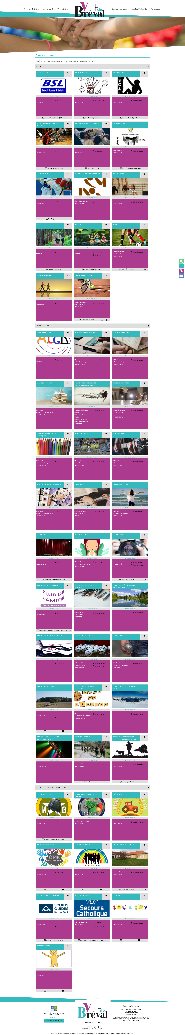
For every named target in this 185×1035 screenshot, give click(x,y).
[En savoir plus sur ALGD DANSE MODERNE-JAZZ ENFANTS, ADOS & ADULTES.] (92, 406)
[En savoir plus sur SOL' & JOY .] (130, 919)
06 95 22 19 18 (138, 923)
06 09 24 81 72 (100, 410)
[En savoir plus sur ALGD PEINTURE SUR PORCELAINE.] (54, 507)
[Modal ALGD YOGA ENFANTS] (92, 555)
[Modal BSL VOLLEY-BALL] (130, 195)
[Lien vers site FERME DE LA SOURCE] (92, 758)
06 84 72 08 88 (61, 613)
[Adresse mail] (144, 269)
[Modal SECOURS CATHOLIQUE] (92, 916)
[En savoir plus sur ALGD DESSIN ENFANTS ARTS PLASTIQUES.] (54, 457)
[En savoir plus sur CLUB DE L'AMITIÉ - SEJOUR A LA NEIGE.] (130, 710)
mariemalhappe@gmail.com (55, 579)
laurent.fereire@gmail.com (131, 168)
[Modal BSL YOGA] (92, 245)
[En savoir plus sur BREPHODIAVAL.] (130, 558)
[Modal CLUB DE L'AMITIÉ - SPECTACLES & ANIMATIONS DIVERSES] (54, 758)
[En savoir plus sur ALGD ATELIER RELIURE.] (130, 356)
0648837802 (99, 151)
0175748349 (99, 923)
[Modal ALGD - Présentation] (54, 353)
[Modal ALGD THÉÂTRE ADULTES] (54, 555)
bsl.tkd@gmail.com (55, 219)
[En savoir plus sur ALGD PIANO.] (92, 507)
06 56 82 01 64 (100, 613)
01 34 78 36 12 (138, 562)
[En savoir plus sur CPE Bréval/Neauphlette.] (54, 868)
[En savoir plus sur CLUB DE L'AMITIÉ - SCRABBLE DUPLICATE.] (92, 710)
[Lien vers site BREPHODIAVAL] (130, 555)
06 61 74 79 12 (100, 255)
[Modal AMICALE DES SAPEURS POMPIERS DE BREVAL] (92, 815)
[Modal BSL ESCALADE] (130, 94)
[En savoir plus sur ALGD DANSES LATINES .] (130, 406)
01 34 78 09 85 (61, 410)
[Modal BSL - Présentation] (54, 94)
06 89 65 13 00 (100, 765)
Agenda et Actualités (139, 9)
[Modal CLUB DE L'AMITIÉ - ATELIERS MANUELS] (92, 606)
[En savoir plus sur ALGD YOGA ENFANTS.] (92, 558)
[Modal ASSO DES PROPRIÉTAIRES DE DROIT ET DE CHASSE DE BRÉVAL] (130, 758)
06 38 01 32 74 (100, 252)
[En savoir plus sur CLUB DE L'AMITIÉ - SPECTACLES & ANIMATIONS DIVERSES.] (54, 760)
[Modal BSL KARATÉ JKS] (130, 144)
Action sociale (156, 9)
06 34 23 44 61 (100, 872)
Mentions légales (92, 1027)
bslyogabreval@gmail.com (93, 269)
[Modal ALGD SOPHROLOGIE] (130, 505)
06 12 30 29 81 (61, 822)
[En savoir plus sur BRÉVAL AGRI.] (130, 818)
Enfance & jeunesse (119, 9)
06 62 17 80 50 (100, 562)
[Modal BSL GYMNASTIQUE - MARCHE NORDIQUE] (54, 144)
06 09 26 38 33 (61, 252)
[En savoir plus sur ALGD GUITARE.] (130, 457)
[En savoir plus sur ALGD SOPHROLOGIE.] (130, 507)
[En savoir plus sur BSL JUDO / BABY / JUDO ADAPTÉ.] (92, 147)
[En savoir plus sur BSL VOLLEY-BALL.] (130, 197)
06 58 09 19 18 (61, 201)
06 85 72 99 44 (61, 923)
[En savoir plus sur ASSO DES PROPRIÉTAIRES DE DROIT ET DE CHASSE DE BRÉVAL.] (130, 760)
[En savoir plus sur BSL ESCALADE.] (130, 96)
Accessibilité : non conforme (92, 1028)
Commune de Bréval (31, 9)
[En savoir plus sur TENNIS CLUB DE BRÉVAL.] (92, 298)
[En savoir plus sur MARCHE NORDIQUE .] (54, 298)
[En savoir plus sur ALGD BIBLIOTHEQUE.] (54, 406)
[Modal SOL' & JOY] (130, 916)
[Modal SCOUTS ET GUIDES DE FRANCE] (54, 916)
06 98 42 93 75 (61, 717)
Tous (37, 61)
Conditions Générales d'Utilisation (124, 1033)
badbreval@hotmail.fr (93, 118)
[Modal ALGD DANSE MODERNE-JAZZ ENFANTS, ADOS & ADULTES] (92, 404)
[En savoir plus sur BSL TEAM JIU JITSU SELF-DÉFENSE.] (92, 197)
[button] (181, 261)
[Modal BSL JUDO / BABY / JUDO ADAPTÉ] (92, 144)
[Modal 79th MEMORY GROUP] (54, 815)
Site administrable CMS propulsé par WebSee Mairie (99, 1033)
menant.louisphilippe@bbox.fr (54, 118)
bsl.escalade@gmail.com (131, 118)
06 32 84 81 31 (138, 664)
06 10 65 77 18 (138, 765)
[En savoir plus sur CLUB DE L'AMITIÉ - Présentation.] (54, 609)
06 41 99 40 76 (100, 511)
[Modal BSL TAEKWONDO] (54, 195)
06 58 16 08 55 (61, 765)
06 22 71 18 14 (61, 151)
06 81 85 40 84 (100, 663)
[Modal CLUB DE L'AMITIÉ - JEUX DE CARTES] (54, 657)
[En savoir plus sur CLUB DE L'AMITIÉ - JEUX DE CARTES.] (54, 659)
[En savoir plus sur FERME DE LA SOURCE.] (92, 760)
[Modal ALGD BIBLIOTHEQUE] (54, 404)
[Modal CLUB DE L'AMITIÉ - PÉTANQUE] (130, 657)
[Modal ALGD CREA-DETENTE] (92, 454)
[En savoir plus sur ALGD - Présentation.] (54, 356)
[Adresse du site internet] (126, 269)
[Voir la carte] (68, 74)
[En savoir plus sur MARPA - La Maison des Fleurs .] (130, 868)
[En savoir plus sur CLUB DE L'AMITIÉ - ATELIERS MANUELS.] (92, 609)
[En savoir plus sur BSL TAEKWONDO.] (54, 197)
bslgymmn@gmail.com (55, 168)
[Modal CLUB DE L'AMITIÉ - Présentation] (54, 606)
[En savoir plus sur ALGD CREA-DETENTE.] (92, 457)
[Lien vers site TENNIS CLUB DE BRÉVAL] (92, 296)
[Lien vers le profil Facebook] (107, 319)
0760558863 (61, 872)
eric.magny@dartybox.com (131, 782)
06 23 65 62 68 (138, 252)
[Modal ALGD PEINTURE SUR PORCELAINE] (54, 505)
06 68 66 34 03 (61, 100)
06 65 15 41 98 (100, 926)
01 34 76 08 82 (138, 613)
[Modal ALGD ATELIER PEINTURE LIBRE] (92, 353)
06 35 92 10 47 (138, 100)
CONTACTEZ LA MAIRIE (54, 1021)
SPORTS (43, 61)
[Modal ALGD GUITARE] (130, 454)
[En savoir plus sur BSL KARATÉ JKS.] (130, 147)
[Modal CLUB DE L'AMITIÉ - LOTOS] (92, 657)
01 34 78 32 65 (100, 360)
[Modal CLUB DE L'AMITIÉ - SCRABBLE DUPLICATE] (92, 707)
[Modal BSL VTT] (54, 245)
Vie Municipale (48, 9)
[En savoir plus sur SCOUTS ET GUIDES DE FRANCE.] (54, 919)
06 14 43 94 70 (100, 202)
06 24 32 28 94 (100, 100)
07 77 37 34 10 (138, 360)
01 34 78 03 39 (138, 872)
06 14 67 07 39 (138, 565)
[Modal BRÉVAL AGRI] (130, 815)
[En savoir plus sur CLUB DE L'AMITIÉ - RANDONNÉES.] (54, 710)
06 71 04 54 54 (61, 303)
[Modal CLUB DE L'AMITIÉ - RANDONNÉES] (54, 707)
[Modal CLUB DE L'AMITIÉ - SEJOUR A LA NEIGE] (130, 707)
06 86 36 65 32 (61, 926)
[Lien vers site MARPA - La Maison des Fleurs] (130, 866)
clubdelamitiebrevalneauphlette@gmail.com (55, 630)
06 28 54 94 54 (138, 461)
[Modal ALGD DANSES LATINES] (130, 404)
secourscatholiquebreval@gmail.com (93, 940)
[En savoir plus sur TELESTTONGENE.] (54, 969)
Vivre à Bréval (63, 9)
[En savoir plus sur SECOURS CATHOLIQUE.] (92, 919)
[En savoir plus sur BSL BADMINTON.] (92, 96)
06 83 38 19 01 (100, 666)
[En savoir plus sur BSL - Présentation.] (54, 96)
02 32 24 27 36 (100, 461)
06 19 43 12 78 (138, 202)
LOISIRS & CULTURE (55, 61)
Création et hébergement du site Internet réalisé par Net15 (67, 1033)
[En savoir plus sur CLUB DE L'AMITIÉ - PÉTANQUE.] (130, 659)
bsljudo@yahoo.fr (93, 168)
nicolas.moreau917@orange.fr (55, 839)
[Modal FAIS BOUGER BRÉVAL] (92, 866)
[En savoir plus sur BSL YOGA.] (92, 248)
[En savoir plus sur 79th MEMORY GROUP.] (54, 818)
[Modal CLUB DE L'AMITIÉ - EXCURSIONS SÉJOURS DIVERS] (130, 606)
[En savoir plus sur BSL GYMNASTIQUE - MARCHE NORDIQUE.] (54, 147)
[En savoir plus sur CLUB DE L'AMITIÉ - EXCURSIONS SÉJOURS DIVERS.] (130, 609)
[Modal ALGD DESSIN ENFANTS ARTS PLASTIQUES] (54, 454)
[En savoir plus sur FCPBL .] (130, 248)
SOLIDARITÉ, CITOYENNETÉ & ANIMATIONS (78, 61)
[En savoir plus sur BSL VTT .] (54, 248)
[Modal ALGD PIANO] (92, 505)
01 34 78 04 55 (61, 663)
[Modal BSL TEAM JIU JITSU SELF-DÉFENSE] (92, 195)
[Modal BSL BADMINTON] (92, 94)
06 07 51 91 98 (100, 303)
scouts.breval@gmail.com (55, 940)
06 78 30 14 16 (61, 360)
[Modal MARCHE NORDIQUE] (54, 296)
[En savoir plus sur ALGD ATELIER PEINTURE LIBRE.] (92, 356)
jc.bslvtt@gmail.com (55, 269)
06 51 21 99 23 (138, 151)
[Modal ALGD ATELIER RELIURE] (130, 353)
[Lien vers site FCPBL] (130, 245)
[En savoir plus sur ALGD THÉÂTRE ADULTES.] (54, 558)
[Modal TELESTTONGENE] (54, 967)
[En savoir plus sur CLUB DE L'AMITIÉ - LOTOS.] (92, 659)
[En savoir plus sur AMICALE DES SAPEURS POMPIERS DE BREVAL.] (92, 818)
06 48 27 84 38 (138, 822)
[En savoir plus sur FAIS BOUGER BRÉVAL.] (92, 868)
